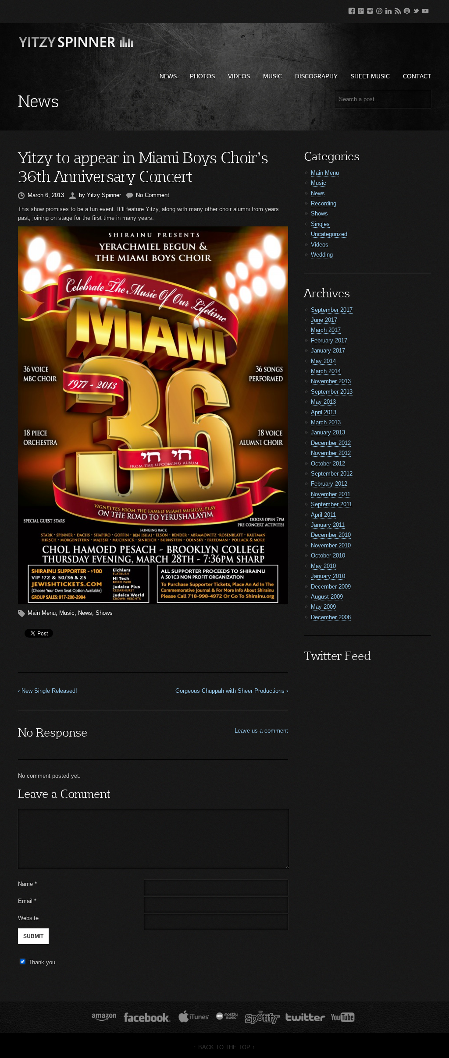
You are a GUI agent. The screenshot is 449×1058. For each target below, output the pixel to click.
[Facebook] (351, 9)
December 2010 (331, 535)
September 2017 (332, 310)
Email (25, 901)
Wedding (322, 254)
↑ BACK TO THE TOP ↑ (224, 1047)
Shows (104, 613)
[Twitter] (416, 9)
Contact (417, 76)
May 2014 (323, 361)
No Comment (152, 195)
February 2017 (329, 340)
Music (272, 76)
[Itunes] (379, 9)
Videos (239, 76)
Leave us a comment (261, 730)
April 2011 (323, 514)
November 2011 (330, 494)
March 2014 (326, 371)
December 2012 (331, 443)
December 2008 (331, 617)
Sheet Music (370, 76)
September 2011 (331, 504)
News (168, 76)
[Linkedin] (388, 9)
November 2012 (331, 453)
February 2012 (329, 483)
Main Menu (42, 613)
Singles (320, 224)
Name (27, 884)
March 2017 (326, 330)
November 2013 (331, 381)
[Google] (360, 9)
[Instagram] (370, 9)
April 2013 (323, 412)
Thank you (42, 962)
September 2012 (332, 473)
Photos (202, 76)
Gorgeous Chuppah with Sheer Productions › (231, 691)
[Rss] (397, 9)
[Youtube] (425, 9)
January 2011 (328, 525)
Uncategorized (329, 234)
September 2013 (332, 391)
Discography (316, 76)
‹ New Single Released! (47, 691)
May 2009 (323, 606)
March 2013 (326, 422)
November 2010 (331, 545)
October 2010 (328, 555)
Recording (323, 203)
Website (28, 918)
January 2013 (328, 432)
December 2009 (331, 586)
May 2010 (323, 566)
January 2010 (328, 576)
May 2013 (323, 402)
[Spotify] (406, 9)
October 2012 (328, 463)
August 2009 (327, 596)
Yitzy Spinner (104, 195)
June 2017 (324, 320)
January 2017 (328, 350)
